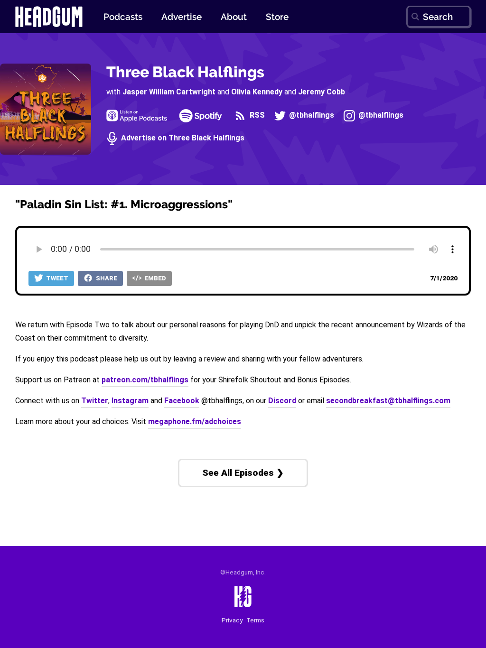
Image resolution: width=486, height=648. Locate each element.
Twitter (94, 400)
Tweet (56, 278)
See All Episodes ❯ (243, 472)
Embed (154, 278)
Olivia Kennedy (256, 91)
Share (105, 278)
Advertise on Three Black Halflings (181, 138)
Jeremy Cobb (321, 91)
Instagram (130, 400)
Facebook (181, 400)
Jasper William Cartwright (168, 91)
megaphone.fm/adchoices (194, 421)
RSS (256, 115)
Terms (255, 620)
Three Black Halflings (185, 72)
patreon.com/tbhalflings (145, 379)
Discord (282, 400)
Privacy (232, 620)
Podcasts (122, 16)
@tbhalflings (310, 115)
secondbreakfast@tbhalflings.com (388, 400)
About (234, 16)
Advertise (181, 16)
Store (277, 16)
